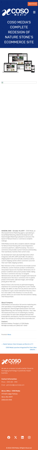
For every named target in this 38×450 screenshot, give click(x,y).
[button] (33, 4)
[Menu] (34, 12)
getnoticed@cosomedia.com (15, 385)
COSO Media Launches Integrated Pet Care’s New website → (21, 348)
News (9, 334)
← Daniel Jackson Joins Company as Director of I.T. (17, 344)
